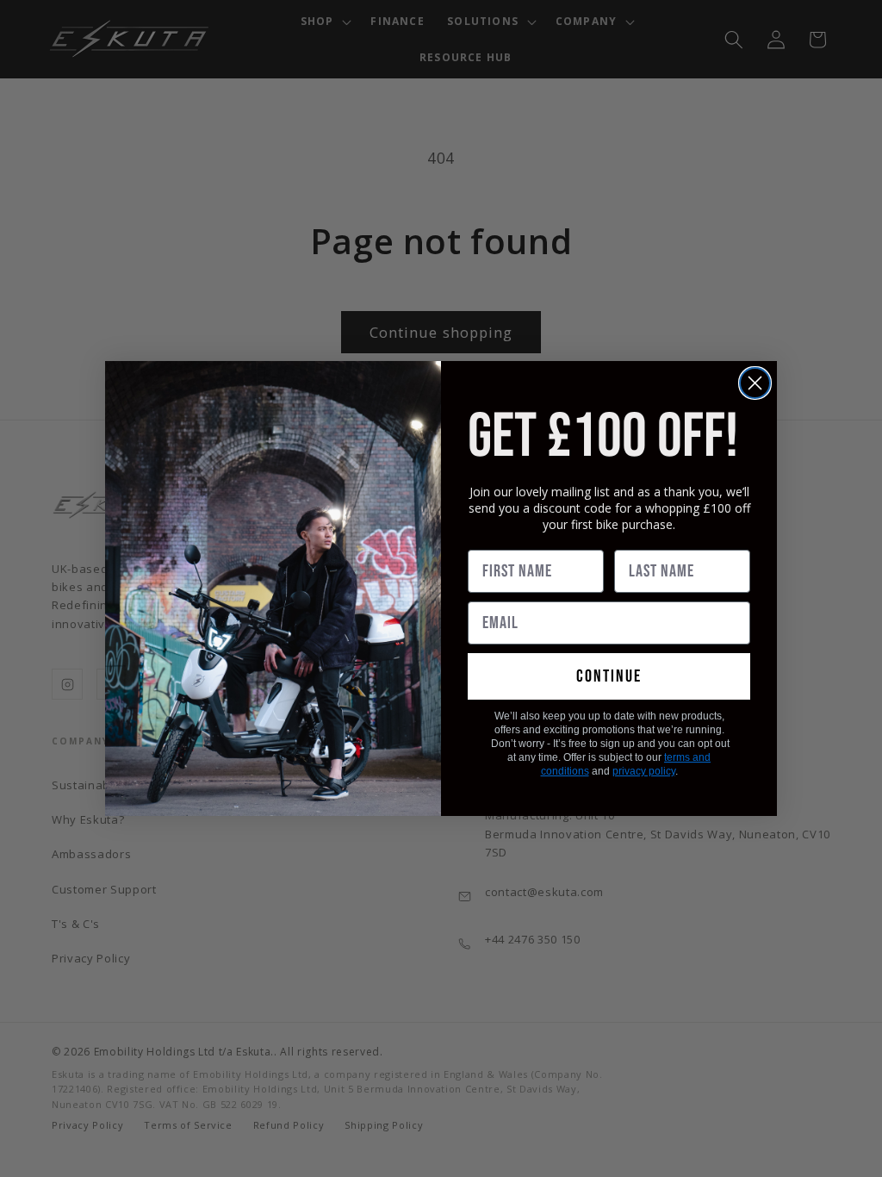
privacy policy (643, 771)
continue (609, 676)
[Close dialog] (755, 383)
